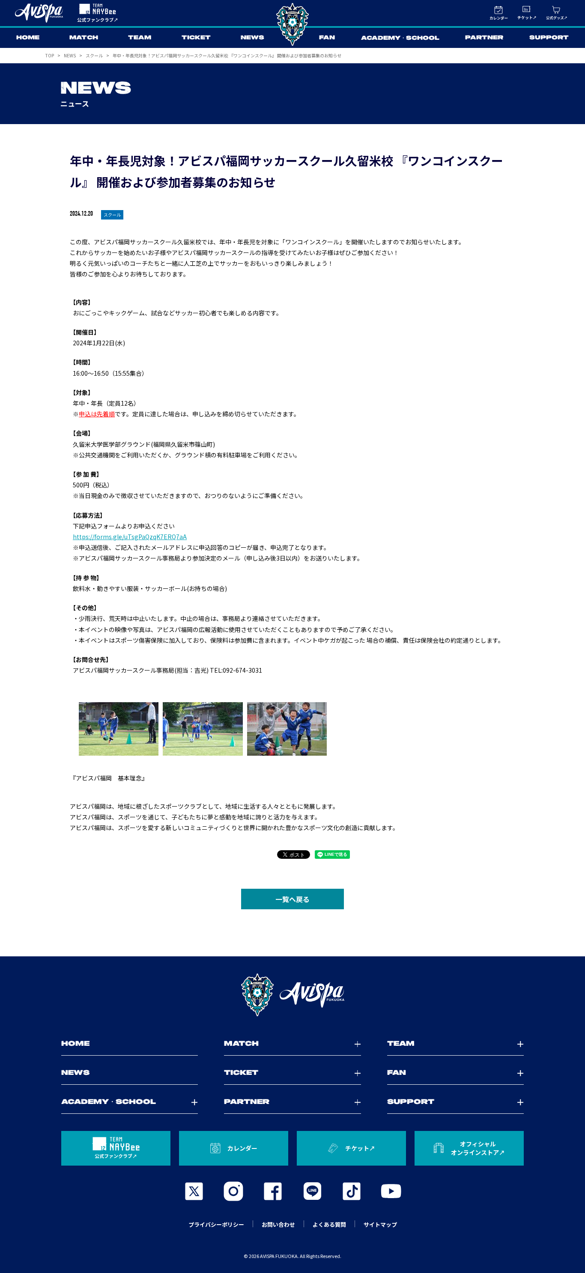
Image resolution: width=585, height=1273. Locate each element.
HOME (27, 38)
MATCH (83, 38)
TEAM (139, 38)
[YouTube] (391, 1191)
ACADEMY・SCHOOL (400, 38)
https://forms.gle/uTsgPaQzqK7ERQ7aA (130, 536)
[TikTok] (352, 1191)
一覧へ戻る (292, 899)
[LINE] (312, 1191)
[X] (194, 1191)
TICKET (196, 38)
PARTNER (484, 38)
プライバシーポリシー (216, 1224)
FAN (327, 38)
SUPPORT (549, 38)
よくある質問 (329, 1224)
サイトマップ (380, 1224)
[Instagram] (233, 1191)
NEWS (252, 38)
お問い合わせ (278, 1224)
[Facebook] (273, 1191)
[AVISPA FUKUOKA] (292, 994)
